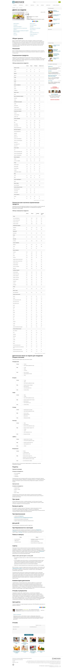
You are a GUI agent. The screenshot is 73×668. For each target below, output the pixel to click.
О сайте (13, 660)
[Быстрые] (28, 14)
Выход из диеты (32, 23)
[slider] (43, 625)
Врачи (38, 5)
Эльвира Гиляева (26, 609)
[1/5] (25, 12)
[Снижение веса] (26, 14)
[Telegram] (35, 21)
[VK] (13, 665)
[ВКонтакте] (32, 21)
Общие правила (16, 23)
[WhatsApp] (37, 21)
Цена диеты (32, 35)
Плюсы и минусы (32, 29)
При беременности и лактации (35, 28)
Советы (31, 31)
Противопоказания (33, 25)
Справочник (48, 5)
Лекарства (32, 5)
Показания (15, 25)
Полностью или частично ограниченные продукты (20, 29)
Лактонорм (50, 80)
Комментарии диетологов (34, 32)
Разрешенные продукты (17, 26)
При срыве (15, 34)
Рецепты (14, 33)
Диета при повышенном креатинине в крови (52, 76)
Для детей (31, 26)
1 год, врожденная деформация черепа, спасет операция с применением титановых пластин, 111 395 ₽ (55, 96)
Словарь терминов (56, 5)
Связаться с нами (15, 662)
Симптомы (21, 5)
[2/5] (26, 12)
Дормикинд (50, 66)
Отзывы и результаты (33, 34)
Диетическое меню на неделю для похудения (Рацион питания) (20, 31)
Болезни (14, 5)
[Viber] (36, 21)
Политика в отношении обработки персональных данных (22, 658)
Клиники (42, 5)
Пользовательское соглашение (17, 659)
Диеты (27, 5)
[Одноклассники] (34, 21)
